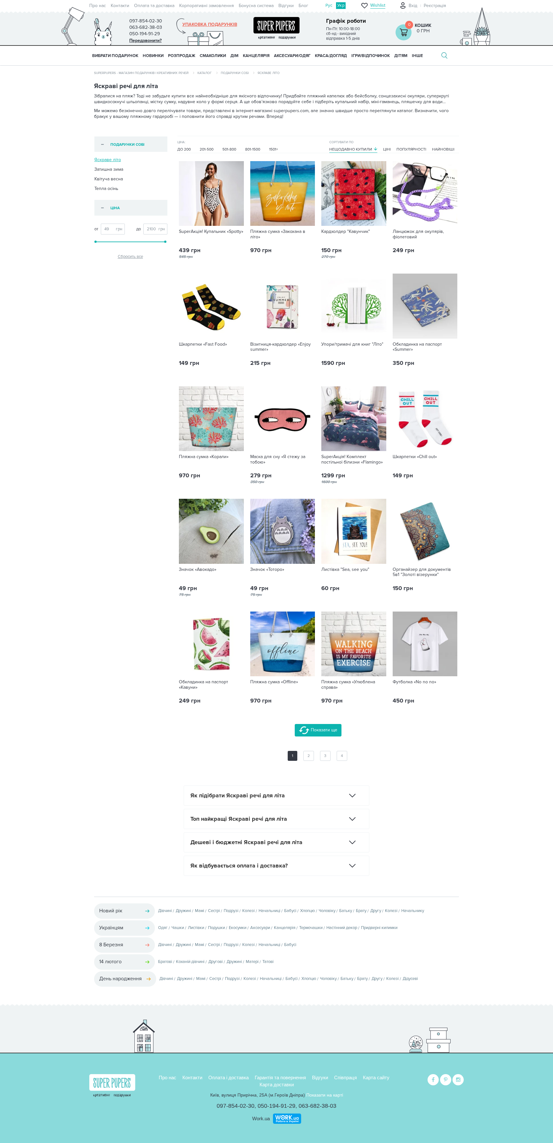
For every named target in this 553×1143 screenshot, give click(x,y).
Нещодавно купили (350, 149)
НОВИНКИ (153, 55)
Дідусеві (410, 978)
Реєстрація (435, 5)
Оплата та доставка (154, 5)
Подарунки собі (235, 73)
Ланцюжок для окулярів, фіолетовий (418, 234)
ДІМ (234, 55)
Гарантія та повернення (280, 1077)
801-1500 (252, 149)
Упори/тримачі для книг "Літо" (352, 344)
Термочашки (311, 927)
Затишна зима (108, 169)
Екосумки (237, 927)
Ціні (387, 149)
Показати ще (323, 730)
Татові (268, 961)
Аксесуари (260, 927)
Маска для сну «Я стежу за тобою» (277, 459)
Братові (165, 961)
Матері (252, 961)
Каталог (204, 73)
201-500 (206, 149)
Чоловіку (327, 910)
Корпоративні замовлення (206, 5)
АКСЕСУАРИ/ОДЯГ (292, 55)
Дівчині (165, 910)
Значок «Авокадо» (197, 569)
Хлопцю (307, 910)
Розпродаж (181, 55)
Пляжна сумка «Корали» (203, 456)
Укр (340, 5)
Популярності (411, 149)
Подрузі (231, 910)
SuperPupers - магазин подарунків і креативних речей (141, 73)
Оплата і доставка (228, 1077)
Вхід (413, 5)
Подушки (216, 927)
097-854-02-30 (235, 1106)
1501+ (273, 149)
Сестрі (214, 910)
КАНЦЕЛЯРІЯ (256, 55)
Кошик (423, 25)
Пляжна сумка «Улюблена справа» (348, 684)
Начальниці (269, 910)
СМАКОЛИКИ (213, 55)
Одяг (163, 927)
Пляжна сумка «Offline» (274, 682)
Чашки (178, 927)
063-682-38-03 (317, 1106)
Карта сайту (376, 1077)
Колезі (248, 910)
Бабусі (290, 910)
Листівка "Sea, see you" (345, 569)
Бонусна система (256, 5)
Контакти (120, 5)
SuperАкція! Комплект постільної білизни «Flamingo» (352, 459)
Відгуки (286, 5)
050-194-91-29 (276, 1106)
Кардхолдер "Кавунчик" (345, 231)
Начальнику (412, 910)
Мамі (199, 910)
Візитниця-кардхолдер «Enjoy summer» (280, 347)
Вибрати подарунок (115, 55)
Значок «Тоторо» (267, 569)
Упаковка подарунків (209, 24)
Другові (215, 961)
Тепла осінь (106, 188)
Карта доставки (277, 1084)
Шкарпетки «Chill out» (415, 456)
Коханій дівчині (190, 961)
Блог (303, 5)
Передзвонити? (145, 40)
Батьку (345, 910)
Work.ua (261, 1118)
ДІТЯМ (400, 55)
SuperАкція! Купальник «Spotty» (211, 231)
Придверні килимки (379, 927)
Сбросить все (130, 256)
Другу (375, 910)
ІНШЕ (417, 55)
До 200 (184, 149)
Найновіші (443, 149)
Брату (361, 910)
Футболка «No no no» (414, 682)
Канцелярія (284, 927)
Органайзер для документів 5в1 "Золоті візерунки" (422, 572)
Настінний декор (341, 927)
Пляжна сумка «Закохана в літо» (277, 234)
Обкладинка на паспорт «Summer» (417, 347)
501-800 (229, 149)
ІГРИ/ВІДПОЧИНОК (370, 55)
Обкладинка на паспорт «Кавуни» (203, 684)
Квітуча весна (108, 179)
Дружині (183, 910)
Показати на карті (324, 1095)
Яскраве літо (107, 159)
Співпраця (345, 1077)
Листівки (196, 927)
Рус (328, 5)
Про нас (97, 5)
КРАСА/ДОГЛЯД (331, 55)
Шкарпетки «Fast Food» (203, 344)
